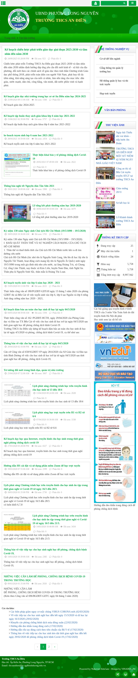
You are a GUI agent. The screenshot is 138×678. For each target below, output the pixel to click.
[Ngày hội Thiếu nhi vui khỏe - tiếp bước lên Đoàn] (105, 137)
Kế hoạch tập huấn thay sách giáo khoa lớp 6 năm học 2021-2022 (39, 116)
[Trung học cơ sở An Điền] (19, 19)
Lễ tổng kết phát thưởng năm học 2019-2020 (57, 205)
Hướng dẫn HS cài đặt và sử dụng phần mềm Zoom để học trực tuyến (42, 465)
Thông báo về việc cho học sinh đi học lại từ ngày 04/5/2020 (36, 343)
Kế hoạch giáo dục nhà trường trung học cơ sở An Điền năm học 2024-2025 (45, 96)
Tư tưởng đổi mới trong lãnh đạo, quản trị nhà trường (34, 370)
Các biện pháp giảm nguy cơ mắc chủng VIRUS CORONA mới (50, 611)
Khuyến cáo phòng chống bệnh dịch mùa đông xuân (44, 622)
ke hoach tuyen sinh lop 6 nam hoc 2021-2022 (28, 135)
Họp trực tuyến (107, 93)
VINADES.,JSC (128, 669)
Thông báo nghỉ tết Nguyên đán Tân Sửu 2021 (29, 186)
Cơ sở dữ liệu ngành (110, 58)
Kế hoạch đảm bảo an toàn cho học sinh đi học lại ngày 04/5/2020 (39, 309)
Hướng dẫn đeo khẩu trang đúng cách (37, 626)
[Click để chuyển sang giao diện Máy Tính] (125, 674)
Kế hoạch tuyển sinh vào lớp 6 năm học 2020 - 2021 (32, 282)
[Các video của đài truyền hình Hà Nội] (115, 295)
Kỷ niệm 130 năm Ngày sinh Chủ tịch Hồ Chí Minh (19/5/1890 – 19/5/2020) (45, 230)
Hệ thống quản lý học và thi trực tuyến (114, 82)
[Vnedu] (115, 352)
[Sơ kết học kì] (105, 207)
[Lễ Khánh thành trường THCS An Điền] (105, 222)
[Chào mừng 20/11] (105, 193)
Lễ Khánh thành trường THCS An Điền (125, 221)
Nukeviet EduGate (100, 669)
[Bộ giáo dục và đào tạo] (115, 326)
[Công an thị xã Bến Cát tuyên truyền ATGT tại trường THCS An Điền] (105, 173)
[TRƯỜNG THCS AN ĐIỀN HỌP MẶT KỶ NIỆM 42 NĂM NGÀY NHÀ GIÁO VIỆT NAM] (105, 153)
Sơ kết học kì (123, 203)
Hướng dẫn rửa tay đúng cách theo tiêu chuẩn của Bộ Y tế (47, 629)
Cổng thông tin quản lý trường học (111, 70)
